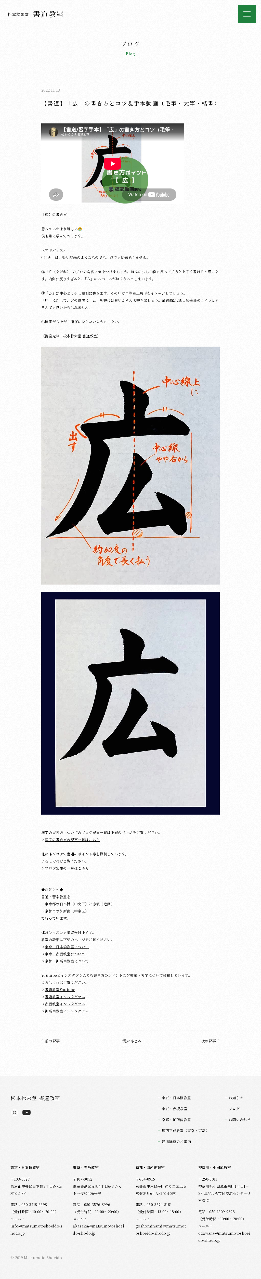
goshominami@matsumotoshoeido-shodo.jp (161, 1229)
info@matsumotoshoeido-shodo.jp (36, 1229)
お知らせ (236, 1097)
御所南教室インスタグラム (67, 1011)
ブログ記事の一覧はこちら (67, 868)
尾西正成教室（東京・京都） (185, 1130)
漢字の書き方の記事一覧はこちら (72, 839)
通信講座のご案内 (176, 1141)
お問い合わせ (240, 1119)
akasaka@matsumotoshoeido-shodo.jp (98, 1229)
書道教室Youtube (60, 989)
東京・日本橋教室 (176, 1097)
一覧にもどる (130, 1040)
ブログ (234, 1108)
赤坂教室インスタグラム (65, 1003)
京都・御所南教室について (67, 961)
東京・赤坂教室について (65, 953)
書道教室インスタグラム (65, 996)
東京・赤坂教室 (174, 1108)
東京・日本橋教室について (67, 946)
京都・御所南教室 (176, 1119)
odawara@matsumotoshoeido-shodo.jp (224, 1237)
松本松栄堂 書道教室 (35, 1097)
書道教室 (36, 14)
